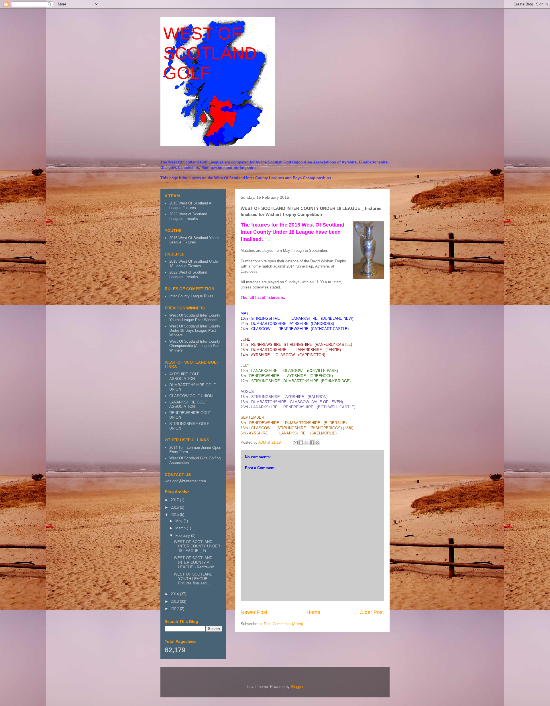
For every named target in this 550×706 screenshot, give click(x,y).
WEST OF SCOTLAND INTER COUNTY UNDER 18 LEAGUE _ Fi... (197, 546)
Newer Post (254, 612)
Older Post (372, 612)
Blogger (297, 686)
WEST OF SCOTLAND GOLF (210, 53)
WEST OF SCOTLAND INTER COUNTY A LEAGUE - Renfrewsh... (196, 562)
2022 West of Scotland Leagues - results (188, 216)
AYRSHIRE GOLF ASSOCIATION (184, 376)
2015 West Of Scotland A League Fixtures (190, 205)
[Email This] (295, 442)
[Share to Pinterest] (317, 442)
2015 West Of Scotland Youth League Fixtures (194, 240)
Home (313, 612)
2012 (175, 608)
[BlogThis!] (301, 442)
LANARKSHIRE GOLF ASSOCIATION (188, 404)
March (181, 528)
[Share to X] (306, 442)
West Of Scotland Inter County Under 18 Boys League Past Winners (194, 330)
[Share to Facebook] (312, 442)
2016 (175, 507)
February (183, 535)
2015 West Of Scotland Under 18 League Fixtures (194, 263)
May (179, 521)
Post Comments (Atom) (283, 624)
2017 (175, 500)
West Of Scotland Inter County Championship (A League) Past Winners (195, 345)
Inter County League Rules (191, 296)
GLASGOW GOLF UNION (191, 396)
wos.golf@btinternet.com (185, 481)
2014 (175, 594)
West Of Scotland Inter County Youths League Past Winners (194, 317)
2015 (175, 514)
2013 (175, 601)
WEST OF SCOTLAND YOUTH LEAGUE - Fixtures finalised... (193, 578)
